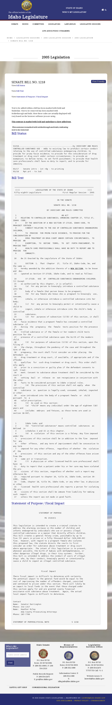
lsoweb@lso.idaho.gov (94, 678)
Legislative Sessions (90, 24)
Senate (14, 24)
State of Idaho (74, 8)
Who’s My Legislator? (74, 12)
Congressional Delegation (45, 687)
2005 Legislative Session (57, 38)
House (25, 24)
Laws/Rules (70, 24)
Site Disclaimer (64, 701)
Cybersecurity (98, 701)
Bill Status (20, 85)
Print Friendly (98, 81)
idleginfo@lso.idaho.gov (68, 681)
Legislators (54, 24)
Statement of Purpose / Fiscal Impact (32, 96)
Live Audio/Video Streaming (56, 31)
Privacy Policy (81, 701)
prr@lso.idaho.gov (44, 679)
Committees (38, 24)
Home (10, 38)
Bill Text (20, 91)
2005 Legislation (84, 38)
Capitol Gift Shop (18, 687)
